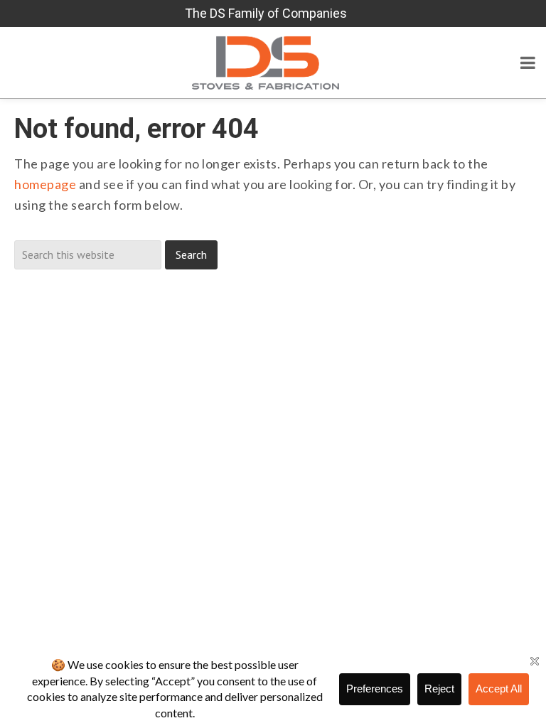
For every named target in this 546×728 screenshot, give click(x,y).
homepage (45, 184)
